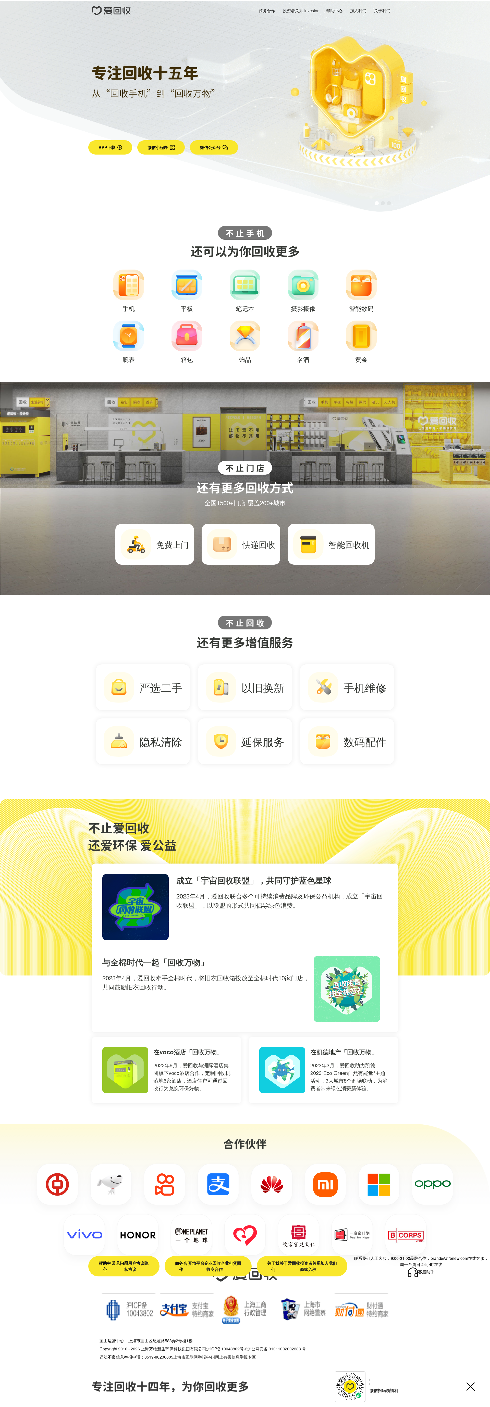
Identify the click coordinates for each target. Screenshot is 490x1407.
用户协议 (136, 1263)
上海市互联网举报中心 (193, 1357)
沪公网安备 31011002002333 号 (276, 1349)
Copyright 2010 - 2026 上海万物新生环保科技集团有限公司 (153, 1349)
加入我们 (329, 1263)
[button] (377, 203)
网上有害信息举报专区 (235, 1357)
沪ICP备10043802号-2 (226, 1349)
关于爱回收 (290, 1263)
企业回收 (212, 1263)
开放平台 (196, 1263)
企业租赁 (229, 1263)
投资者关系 (310, 1263)
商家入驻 (308, 1269)
